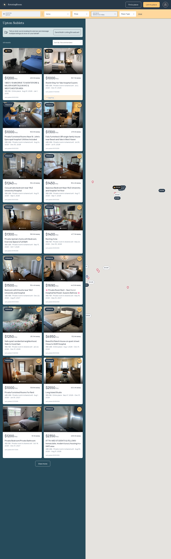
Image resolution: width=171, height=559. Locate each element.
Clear (140, 14)
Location (8, 13)
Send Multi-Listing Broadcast (67, 32)
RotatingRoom (15, 5)
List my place (151, 4)
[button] (127, 287)
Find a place (133, 4)
